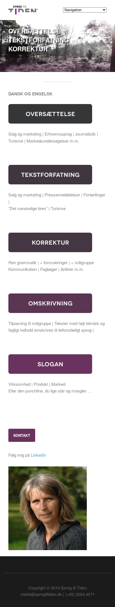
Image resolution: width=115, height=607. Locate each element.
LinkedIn (38, 455)
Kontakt (21, 435)
